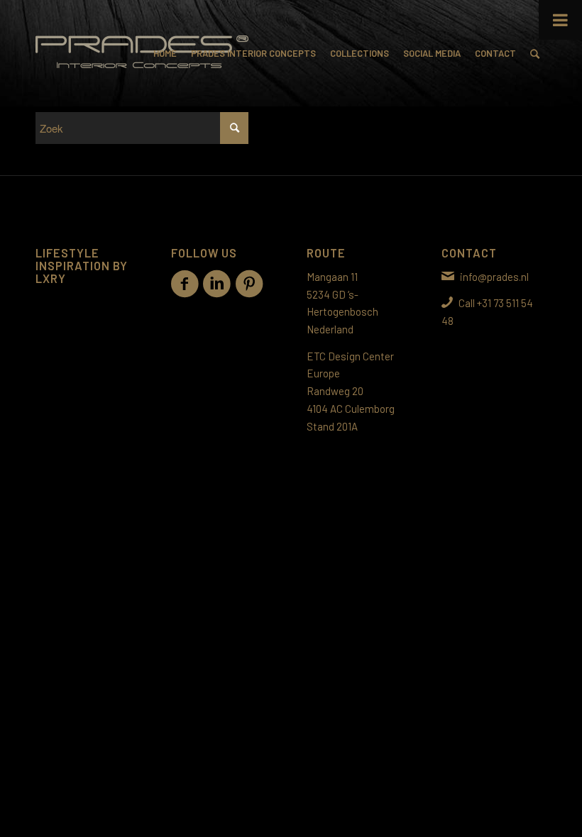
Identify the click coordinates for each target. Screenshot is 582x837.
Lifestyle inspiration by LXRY (81, 265)
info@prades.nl (494, 276)
